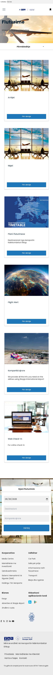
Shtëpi (5, 30)
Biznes (9, 2)
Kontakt (23, 658)
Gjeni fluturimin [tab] (26, 489)
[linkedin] (10, 621)
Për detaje (26, 116)
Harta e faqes (11, 658)
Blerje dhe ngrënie (36, 580)
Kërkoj (27, 528)
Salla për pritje (34, 563)
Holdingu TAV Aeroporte (12, 583)
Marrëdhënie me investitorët (9, 565)
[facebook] (1, 621)
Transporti (32, 575)
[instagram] (7, 621)
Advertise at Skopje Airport (13, 603)
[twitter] (4, 621)
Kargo (4, 598)
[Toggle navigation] (6, 9)
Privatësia (9, 654)
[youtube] (13, 621)
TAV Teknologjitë (41, 666)
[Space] (26, 9)
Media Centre (8, 558)
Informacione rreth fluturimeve (36, 569)
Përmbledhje (23, 46)
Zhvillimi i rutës (8, 608)
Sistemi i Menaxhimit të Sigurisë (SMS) (12, 577)
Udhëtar (3, 2)
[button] (50, 9)
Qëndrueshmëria (9, 571)
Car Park (31, 558)
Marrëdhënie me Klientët (28, 654)
